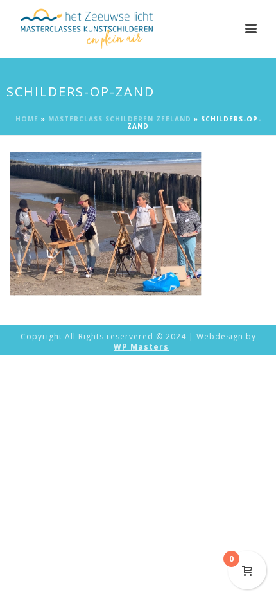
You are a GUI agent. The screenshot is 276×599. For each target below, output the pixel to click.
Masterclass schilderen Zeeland (119, 118)
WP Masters (141, 346)
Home (27, 118)
